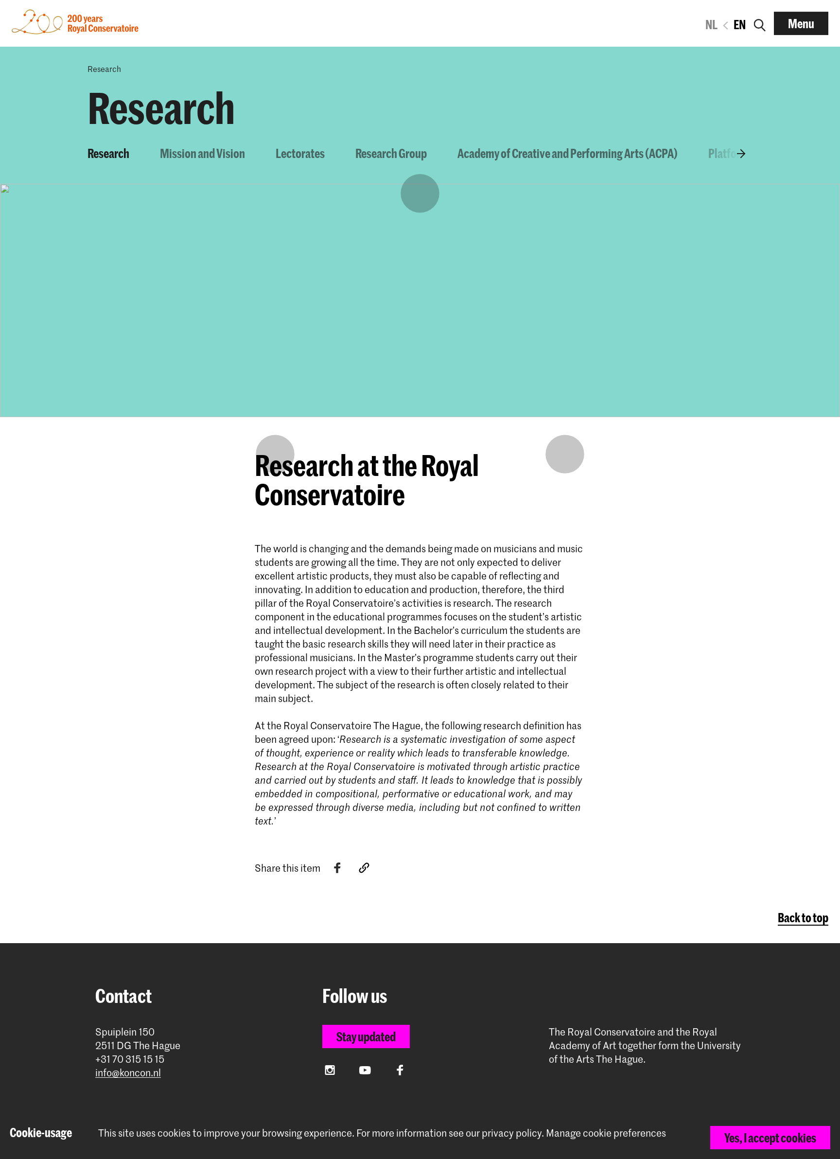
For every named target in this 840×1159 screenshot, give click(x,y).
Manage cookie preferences (606, 1133)
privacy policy (512, 1132)
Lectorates (300, 153)
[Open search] (759, 23)
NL (711, 24)
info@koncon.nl (128, 1073)
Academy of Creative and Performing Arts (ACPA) (567, 153)
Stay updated (366, 1036)
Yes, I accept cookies (770, 1137)
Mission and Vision (202, 153)
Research (108, 153)
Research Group (391, 153)
